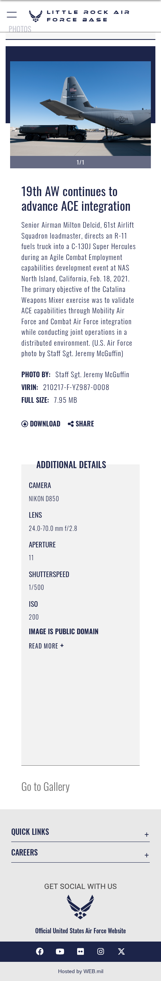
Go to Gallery (45, 786)
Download (44, 423)
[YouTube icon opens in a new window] (60, 951)
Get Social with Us (80, 886)
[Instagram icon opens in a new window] (100, 951)
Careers (24, 852)
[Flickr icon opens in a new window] (80, 951)
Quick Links (30, 831)
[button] (12, 16)
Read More (44, 645)
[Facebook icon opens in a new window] (39, 951)
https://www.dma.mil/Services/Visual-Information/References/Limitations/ (74, 751)
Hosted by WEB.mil (80, 971)
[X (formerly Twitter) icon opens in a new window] (121, 951)
